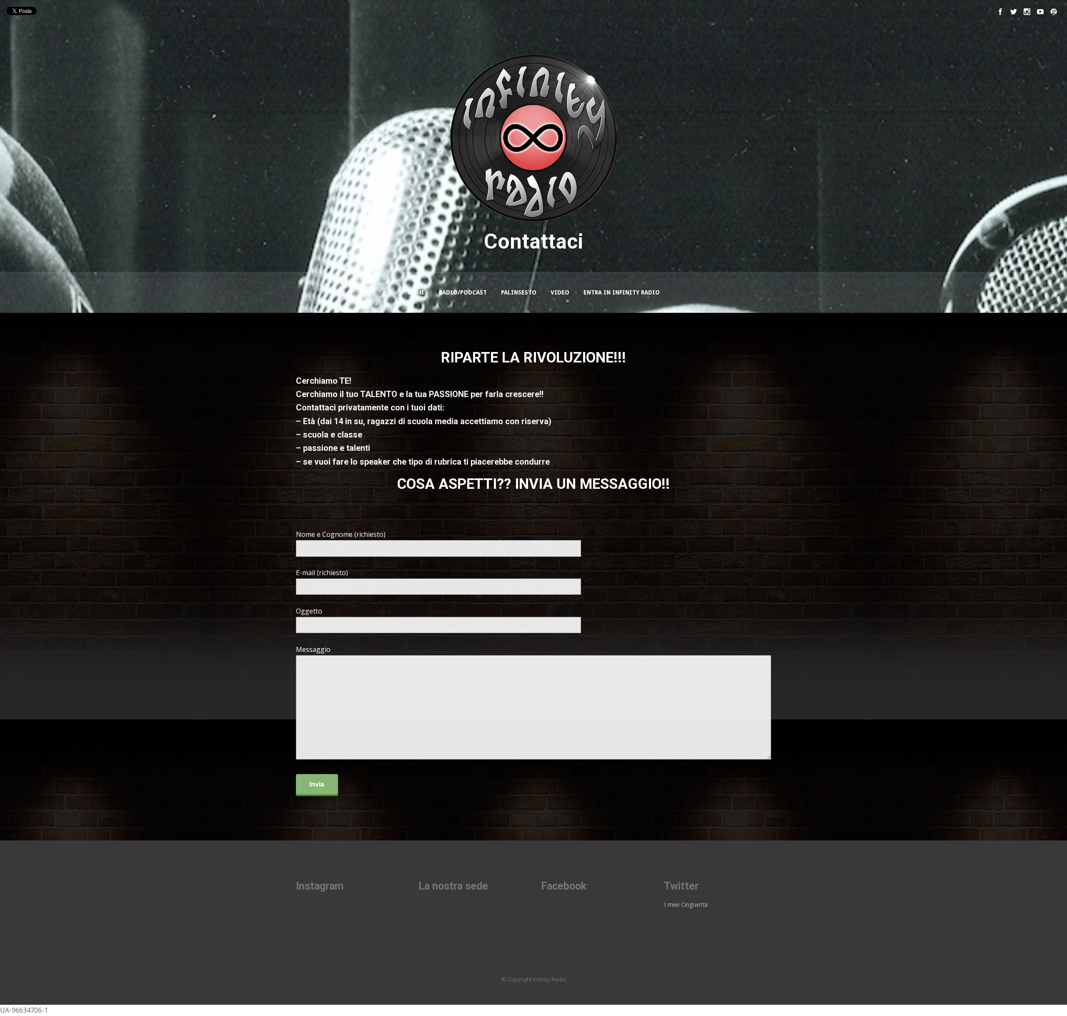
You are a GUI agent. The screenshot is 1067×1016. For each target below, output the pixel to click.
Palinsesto (518, 292)
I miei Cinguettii (686, 904)
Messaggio (313, 649)
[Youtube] (1040, 11)
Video (560, 292)
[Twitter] (1013, 11)
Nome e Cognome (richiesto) (341, 534)
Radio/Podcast (463, 292)
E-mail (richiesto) (322, 572)
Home (416, 292)
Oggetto (309, 611)
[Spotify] (1053, 11)
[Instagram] (1027, 11)
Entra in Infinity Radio (622, 292)
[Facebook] (1000, 11)
